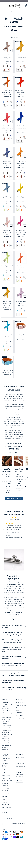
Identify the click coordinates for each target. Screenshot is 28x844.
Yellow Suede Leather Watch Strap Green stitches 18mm (7, 304)
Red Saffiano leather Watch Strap (7, 127)
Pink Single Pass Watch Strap (21, 336)
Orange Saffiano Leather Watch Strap (21, 163)
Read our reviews (14, 498)
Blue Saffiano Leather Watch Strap (7, 163)
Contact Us (5, 813)
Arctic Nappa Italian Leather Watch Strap (7, 337)
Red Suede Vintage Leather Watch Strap (21, 92)
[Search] (5, 5)
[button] (3, 66)
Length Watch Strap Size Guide (7, 779)
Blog (3, 769)
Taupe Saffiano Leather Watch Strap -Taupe (7, 57)
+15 (11, 70)
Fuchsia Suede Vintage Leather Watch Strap (21, 232)
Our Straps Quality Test (5, 765)
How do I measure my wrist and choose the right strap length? (12, 634)
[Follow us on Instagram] (21, 780)
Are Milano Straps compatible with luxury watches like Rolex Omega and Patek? (13, 666)
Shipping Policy (20, 702)
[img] (14, 517)
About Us (5, 799)
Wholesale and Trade (6, 808)
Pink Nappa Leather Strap (21, 302)
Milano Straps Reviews (6, 759)
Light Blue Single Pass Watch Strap (7, 371)
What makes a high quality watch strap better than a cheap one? (12, 641)
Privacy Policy (20, 715)
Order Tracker (6, 775)
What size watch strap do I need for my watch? (13, 626)
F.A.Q (3, 772)
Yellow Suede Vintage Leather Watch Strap (21, 57)
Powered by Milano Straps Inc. (18, 824)
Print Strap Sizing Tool (5, 784)
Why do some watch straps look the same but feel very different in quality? (13, 649)
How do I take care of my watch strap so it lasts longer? (14, 688)
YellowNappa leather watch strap (21, 198)
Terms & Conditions (19, 711)
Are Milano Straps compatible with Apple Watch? (13, 681)
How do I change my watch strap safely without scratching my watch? (13, 674)
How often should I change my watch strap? (11, 657)
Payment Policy (20, 719)
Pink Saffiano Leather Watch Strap (7, 232)
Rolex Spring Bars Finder (6, 790)
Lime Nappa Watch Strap (7, 267)
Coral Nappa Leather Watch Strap (20, 268)
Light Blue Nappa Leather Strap (7, 198)
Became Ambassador (6, 803)
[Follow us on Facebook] (17, 780)
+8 (24, 70)
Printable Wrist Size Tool (6, 795)
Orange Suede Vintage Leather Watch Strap (7, 92)
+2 (11, 209)
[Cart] (25, 6)
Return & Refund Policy (21, 706)
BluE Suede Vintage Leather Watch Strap (21, 128)
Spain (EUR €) (6, 818)
